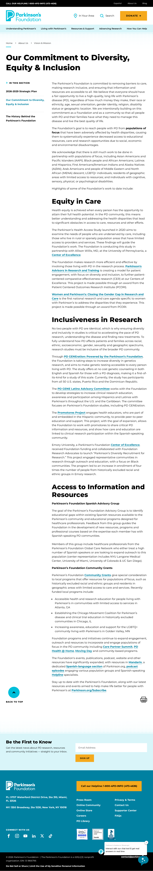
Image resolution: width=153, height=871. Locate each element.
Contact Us (122, 805)
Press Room (84, 800)
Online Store (84, 810)
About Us (23, 43)
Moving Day (83, 651)
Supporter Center (126, 810)
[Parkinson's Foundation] (23, 15)
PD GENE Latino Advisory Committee (84, 388)
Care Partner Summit (118, 646)
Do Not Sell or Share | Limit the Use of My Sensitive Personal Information (45, 866)
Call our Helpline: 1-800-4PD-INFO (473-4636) (31, 3)
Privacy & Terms (125, 800)
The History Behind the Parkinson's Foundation (21, 118)
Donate (132, 15)
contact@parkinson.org (134, 857)
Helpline (57, 674)
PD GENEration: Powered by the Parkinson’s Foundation (103, 356)
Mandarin (135, 662)
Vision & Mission (42, 43)
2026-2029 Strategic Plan (21, 91)
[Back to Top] (14, 692)
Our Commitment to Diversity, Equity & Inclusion (25, 102)
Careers (81, 815)
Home (9, 43)
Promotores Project (71, 412)
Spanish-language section (84, 666)
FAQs (118, 815)
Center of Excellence (66, 255)
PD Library (83, 821)
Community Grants (97, 575)
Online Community (88, 805)
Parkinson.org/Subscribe (89, 690)
